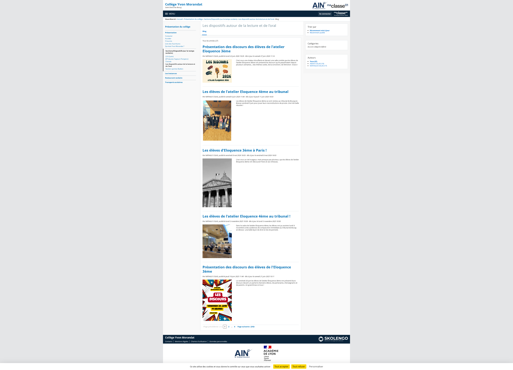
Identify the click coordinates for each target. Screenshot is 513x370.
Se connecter (325, 14)
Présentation (171, 32)
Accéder (168, 38)
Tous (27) (313, 61)
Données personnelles (218, 341)
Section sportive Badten (174, 69)
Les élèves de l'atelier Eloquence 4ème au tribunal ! (246, 216)
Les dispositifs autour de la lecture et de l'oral (256, 19)
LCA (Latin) (170, 56)
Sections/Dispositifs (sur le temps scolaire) (220, 19)
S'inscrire (168, 41)
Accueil (180, 19)
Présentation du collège (193, 19)
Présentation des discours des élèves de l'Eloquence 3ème (247, 269)
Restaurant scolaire (173, 78)
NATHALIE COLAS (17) (318, 66)
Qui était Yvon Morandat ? (174, 46)
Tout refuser (299, 366)
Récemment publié (317, 33)
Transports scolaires (173, 82)
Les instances (171, 73)
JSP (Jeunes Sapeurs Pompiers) (177, 59)
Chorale (168, 61)
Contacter (168, 36)
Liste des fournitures (172, 44)
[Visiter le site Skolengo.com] (333, 341)
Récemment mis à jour (320, 30)
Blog (204, 31)
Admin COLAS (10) (317, 63)
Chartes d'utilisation (199, 341)
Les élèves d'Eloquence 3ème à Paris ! (235, 150)
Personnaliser (316, 366)
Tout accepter (281, 366)
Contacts (168, 341)
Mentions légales (181, 341)
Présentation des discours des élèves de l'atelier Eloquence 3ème (244, 48)
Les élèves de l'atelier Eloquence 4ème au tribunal (245, 91)
